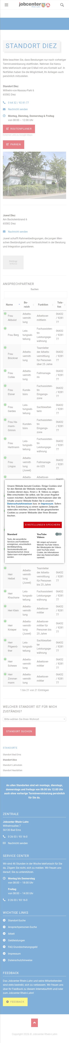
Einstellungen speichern (42, 525)
